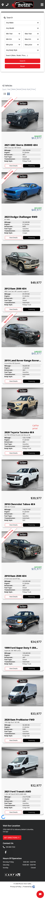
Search (22, 61)
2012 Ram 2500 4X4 (15, 288)
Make (14, 89)
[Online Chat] (40, 894)
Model (19, 89)
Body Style (26, 89)
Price (33, 89)
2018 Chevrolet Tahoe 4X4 (19, 504)
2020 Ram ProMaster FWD (19, 719)
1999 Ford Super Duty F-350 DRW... (20, 648)
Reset (22, 66)
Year (9, 89)
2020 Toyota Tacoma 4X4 (19, 432)
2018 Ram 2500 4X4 (15, 576)
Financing (31, 166)
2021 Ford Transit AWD (17, 791)
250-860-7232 (10, 847)
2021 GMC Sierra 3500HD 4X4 (20, 145)
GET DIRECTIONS (11, 837)
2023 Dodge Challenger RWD (20, 216)
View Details (13, 166)
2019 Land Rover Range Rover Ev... (21, 360)
